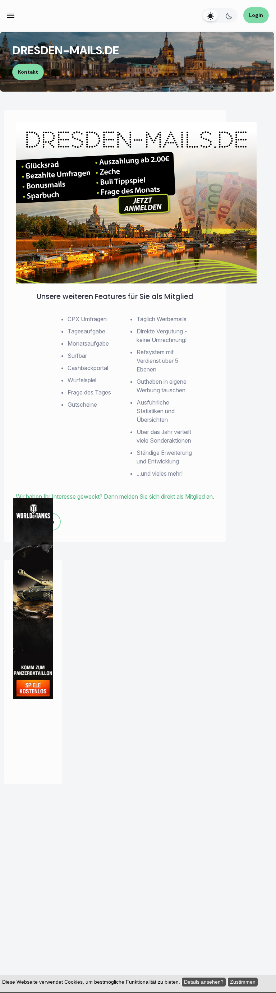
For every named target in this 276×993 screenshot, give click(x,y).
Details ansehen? (204, 982)
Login (256, 15)
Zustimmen (243, 982)
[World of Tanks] (33, 672)
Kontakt (28, 72)
